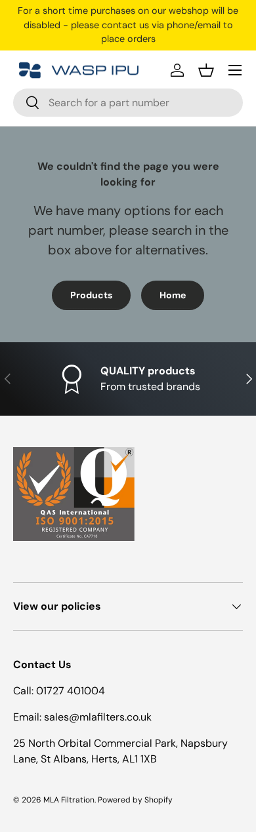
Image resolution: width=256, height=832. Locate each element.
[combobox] (128, 103)
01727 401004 (70, 691)
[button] (206, 70)
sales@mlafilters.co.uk (98, 717)
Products (91, 295)
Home (173, 295)
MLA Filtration (69, 800)
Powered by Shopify (135, 800)
